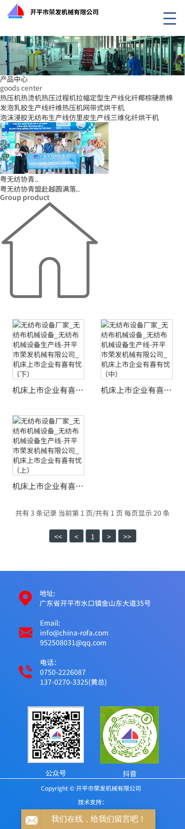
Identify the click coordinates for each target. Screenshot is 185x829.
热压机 (10, 97)
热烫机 (31, 97)
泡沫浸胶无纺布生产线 (34, 117)
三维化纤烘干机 (135, 117)
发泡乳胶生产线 (24, 107)
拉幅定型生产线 (100, 97)
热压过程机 (58, 97)
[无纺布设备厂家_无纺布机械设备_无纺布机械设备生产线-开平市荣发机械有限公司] (46, 9)
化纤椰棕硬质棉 (148, 97)
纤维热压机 (65, 107)
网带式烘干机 (103, 107)
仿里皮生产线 (90, 117)
